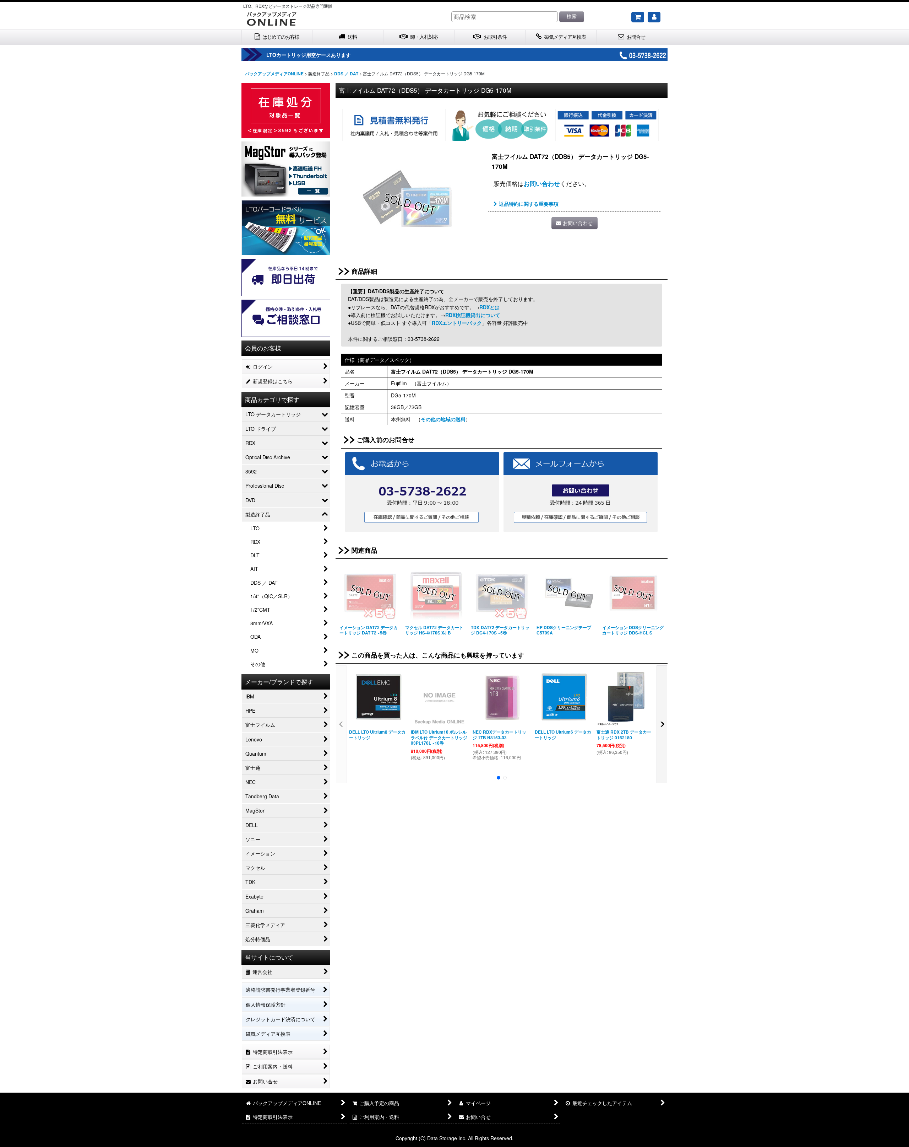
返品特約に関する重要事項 (529, 203)
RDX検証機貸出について (472, 314)
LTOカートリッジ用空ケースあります (308, 54)
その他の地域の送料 (443, 419)
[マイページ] (654, 17)
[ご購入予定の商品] (637, 17)
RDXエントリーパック (457, 322)
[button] (341, 724)
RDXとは (489, 307)
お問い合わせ (542, 183)
